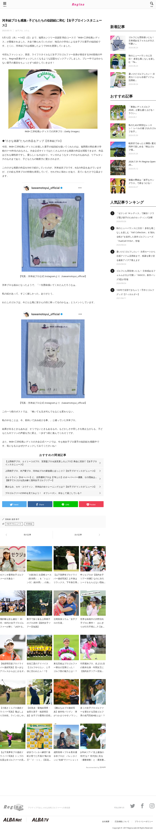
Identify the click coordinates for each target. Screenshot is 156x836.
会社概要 (105, 821)
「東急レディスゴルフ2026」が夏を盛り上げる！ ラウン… (142, 110)
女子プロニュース (14, 524)
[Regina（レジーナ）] (78, 4)
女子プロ (19, 30)
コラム (26, 30)
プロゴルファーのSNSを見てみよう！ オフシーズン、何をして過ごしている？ (43, 493)
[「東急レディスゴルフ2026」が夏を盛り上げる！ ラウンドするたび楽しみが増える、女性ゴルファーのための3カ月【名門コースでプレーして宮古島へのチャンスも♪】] (118, 112)
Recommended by (92, 767)
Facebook (140, 805)
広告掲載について (122, 821)
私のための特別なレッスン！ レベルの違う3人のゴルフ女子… (142, 128)
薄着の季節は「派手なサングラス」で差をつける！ (141, 181)
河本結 (29, 524)
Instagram (150, 805)
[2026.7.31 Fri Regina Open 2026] (118, 167)
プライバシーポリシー (144, 821)
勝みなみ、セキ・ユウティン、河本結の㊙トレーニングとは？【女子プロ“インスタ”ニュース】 (50, 486)
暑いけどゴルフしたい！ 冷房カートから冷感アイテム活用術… (142, 77)
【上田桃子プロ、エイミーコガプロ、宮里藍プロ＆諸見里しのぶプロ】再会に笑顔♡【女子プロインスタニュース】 (51, 463)
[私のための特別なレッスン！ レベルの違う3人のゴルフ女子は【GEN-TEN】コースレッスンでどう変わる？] (118, 131)
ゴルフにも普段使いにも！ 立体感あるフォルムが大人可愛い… (141, 40)
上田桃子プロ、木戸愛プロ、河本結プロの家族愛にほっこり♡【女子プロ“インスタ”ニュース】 (50, 470)
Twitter (131, 805)
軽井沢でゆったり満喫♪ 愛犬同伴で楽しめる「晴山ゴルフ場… (142, 146)
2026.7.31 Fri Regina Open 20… (142, 163)
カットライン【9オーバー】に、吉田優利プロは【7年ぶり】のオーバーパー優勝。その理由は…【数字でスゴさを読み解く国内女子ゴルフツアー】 (51, 479)
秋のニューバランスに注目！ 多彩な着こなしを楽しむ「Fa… (142, 58)
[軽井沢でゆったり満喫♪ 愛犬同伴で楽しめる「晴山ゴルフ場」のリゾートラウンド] (118, 149)
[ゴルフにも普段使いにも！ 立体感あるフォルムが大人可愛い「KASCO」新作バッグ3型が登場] (118, 43)
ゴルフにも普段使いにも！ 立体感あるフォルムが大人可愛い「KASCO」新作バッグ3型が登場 (135, 275)
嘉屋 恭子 (15, 519)
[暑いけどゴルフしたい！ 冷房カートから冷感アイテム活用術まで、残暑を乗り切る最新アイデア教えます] (118, 79)
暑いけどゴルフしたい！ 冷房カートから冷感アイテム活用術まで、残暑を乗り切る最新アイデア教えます (135, 256)
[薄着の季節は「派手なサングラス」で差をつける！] (118, 185)
